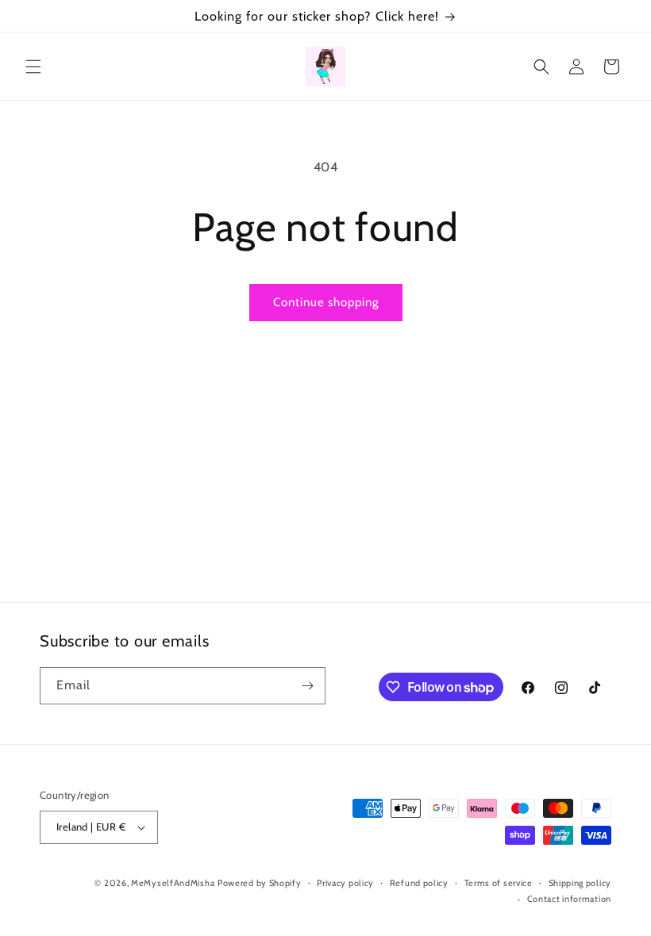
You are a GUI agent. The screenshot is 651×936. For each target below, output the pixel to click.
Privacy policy (345, 882)
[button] (33, 66)
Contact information (569, 898)
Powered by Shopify (260, 882)
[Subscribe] (307, 685)
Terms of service (498, 882)
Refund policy (419, 882)
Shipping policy (580, 882)
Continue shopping (326, 302)
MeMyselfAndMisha (172, 882)
